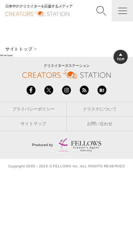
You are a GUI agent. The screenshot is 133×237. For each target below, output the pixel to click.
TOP (120, 59)
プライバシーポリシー (33, 109)
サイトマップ (33, 123)
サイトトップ (18, 49)
